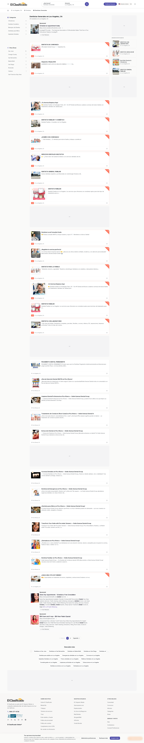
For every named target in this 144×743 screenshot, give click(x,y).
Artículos (109, 708)
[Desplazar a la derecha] (108, 651)
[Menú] (8, 4)
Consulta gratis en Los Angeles (48, 662)
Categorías (110, 711)
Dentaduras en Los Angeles (81, 666)
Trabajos (43, 708)
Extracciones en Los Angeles (91, 662)
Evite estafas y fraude (47, 717)
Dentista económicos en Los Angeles (60, 666)
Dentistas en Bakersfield (74, 651)
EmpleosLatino (78, 708)
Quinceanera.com (79, 705)
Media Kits (43, 705)
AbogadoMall (77, 717)
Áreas (108, 714)
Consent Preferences (113, 728)
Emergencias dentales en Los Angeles (73, 655)
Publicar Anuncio (110, 4)
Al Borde (76, 720)
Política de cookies (46, 723)
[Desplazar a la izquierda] (31, 651)
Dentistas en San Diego (90, 651)
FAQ (108, 722)
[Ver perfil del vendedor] (33, 45)
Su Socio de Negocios (80, 711)
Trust (42, 714)
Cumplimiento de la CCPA (47, 726)
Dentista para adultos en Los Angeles (49, 655)
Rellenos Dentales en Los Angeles (90, 659)
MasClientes (77, 714)
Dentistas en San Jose (40, 651)
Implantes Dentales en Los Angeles (48, 659)
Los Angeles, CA (17, 10)
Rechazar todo (103, 738)
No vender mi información (48, 729)
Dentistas (28, 10)
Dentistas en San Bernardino (57, 651)
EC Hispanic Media (79, 702)
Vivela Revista (78, 723)
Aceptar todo (115, 738)
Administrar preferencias (88, 738)
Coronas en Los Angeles (93, 655)
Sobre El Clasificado (46, 702)
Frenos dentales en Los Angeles (70, 659)
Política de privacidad (47, 720)
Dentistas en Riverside (105, 651)
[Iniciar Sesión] (135, 4)
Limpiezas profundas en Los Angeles (70, 662)
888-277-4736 (14, 711)
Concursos (110, 705)
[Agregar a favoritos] (107, 56)
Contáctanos (110, 725)
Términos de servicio (46, 711)
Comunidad (110, 702)
